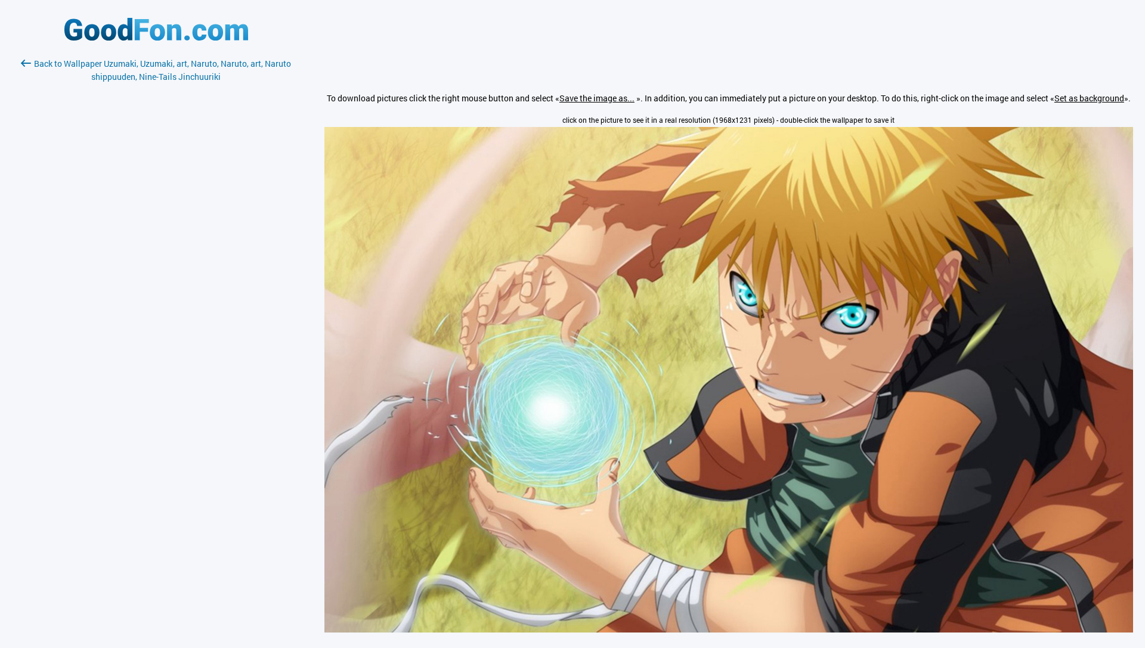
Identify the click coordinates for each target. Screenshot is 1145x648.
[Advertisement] (156, 225)
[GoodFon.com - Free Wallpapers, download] (156, 37)
